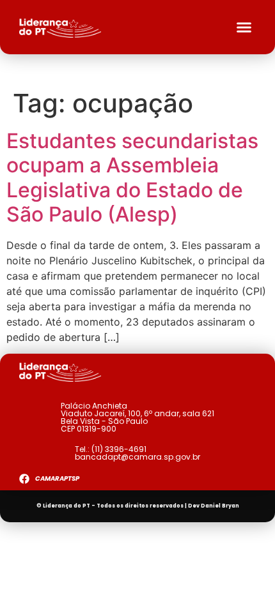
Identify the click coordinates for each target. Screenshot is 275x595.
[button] (244, 27)
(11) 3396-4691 (118, 449)
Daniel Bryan (220, 505)
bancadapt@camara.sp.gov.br (137, 456)
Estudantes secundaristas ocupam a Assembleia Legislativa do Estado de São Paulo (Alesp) (132, 177)
